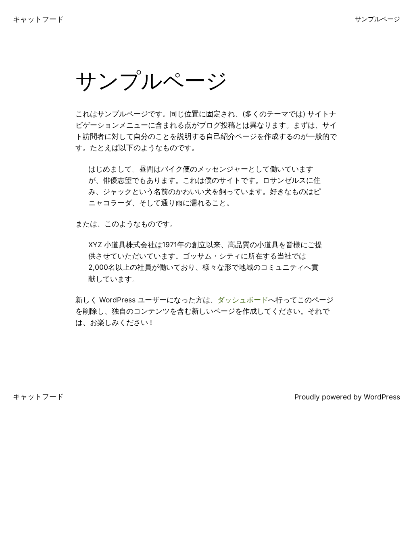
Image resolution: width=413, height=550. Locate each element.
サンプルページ (377, 19)
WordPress (382, 397)
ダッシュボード (242, 300)
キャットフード (38, 19)
